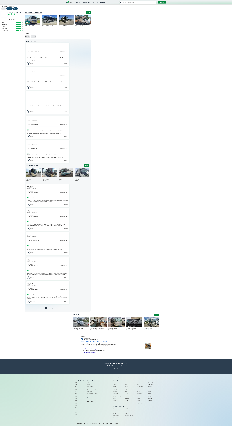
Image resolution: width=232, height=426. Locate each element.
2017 (76, 382)
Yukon (126, 417)
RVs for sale (102, 2)
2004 (76, 405)
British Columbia (116, 410)
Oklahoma (138, 398)
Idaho (114, 402)
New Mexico (139, 389)
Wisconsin (150, 398)
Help (84, 423)
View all (88, 12)
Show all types (90, 395)
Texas (149, 388)
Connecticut (115, 393)
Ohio (137, 396)
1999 (76, 414)
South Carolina (151, 382)
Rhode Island (139, 403)
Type (3, 8)
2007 (15, 8)
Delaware (115, 395)
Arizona (114, 386)
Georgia (114, 400)
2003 (76, 407)
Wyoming (150, 400)
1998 (76, 416)
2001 (76, 410)
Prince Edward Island (129, 410)
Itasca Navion (89, 399)
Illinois (114, 403)
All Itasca (9, 8)
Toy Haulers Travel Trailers (92, 393)
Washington (150, 395)
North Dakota (139, 395)
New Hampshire (140, 386)
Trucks (88, 384)
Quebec (126, 411)
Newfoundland (116, 415)
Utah (149, 389)
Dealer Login (94, 423)
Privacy (107, 423)
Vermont (149, 391)
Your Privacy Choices (114, 423)
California (115, 389)
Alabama (115, 382)
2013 (76, 389)
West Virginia (150, 396)
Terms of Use (101, 423)
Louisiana (127, 389)
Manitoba (115, 411)
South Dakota (150, 384)
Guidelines (89, 423)
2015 (76, 386)
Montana (126, 403)
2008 (76, 398)
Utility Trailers (89, 382)
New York (138, 391)
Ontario (126, 408)
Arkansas (115, 388)
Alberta (114, 408)
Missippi (126, 400)
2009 (76, 396)
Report (66, 63)
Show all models (90, 401)
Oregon (138, 400)
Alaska (114, 384)
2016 (76, 384)
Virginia (149, 393)
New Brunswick (116, 413)
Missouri (126, 402)
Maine (126, 391)
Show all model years (79, 417)
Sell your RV (95, 2)
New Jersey (139, 388)
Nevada (138, 384)
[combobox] (28, 36)
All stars (32, 36)
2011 (76, 393)
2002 (76, 409)
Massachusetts (128, 395)
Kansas (126, 386)
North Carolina (139, 393)
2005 (76, 403)
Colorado (115, 391)
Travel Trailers (89, 391)
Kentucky (127, 388)
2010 (76, 395)
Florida (114, 398)
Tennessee (150, 386)
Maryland (126, 393)
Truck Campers (90, 386)
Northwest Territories (129, 415)
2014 (76, 388)
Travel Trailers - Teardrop (92, 388)
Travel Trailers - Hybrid (91, 389)
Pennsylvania (139, 402)
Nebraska (138, 382)
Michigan (126, 396)
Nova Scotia (115, 417)
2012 (76, 391)
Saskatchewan (128, 413)
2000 (76, 412)
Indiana (126, 382)
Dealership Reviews (87, 2)
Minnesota (127, 398)
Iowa (126, 384)
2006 (76, 402)
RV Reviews (78, 2)
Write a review (162, 2)
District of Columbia (117, 396)
